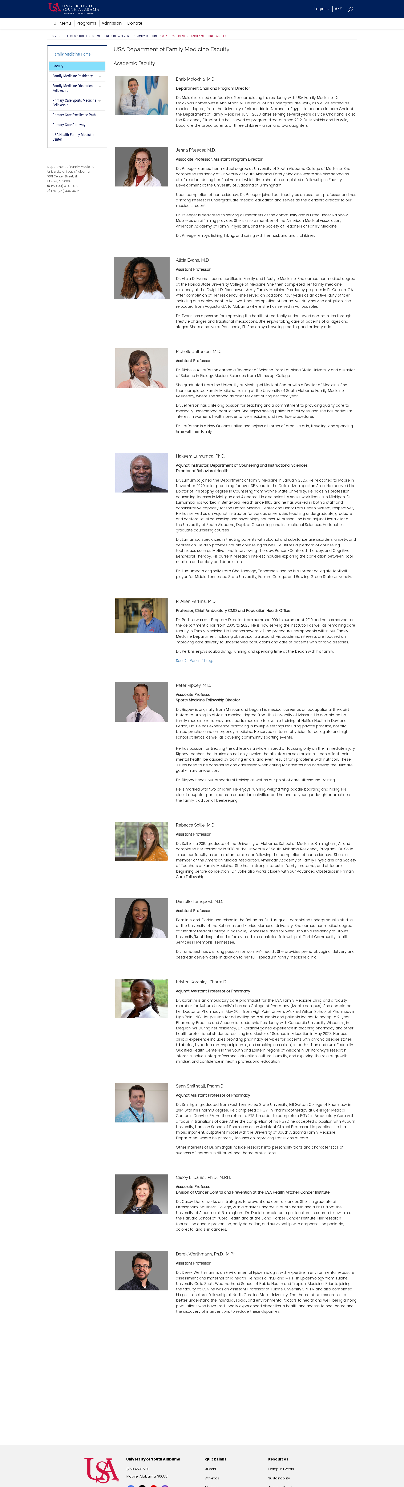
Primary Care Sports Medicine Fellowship (74, 102)
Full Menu (61, 23)
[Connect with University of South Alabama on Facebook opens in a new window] (131, 1481)
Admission (112, 23)
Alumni (210, 1469)
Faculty (57, 66)
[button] (351, 8)
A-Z (338, 9)
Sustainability (279, 1478)
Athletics (212, 1478)
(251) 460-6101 (137, 1469)
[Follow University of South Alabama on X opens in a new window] (143, 1481)
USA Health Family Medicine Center (73, 136)
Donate (134, 23)
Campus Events (281, 1469)
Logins (320, 9)
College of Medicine (94, 36)
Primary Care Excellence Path (74, 115)
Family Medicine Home (71, 54)
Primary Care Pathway (68, 124)
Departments (123, 36)
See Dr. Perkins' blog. (194, 660)
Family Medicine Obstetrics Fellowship (72, 88)
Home (54, 36)
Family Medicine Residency (72, 76)
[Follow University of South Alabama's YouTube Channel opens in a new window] (154, 1481)
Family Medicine (147, 36)
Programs (86, 23)
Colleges (69, 36)
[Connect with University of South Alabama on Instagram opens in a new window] (165, 1481)
